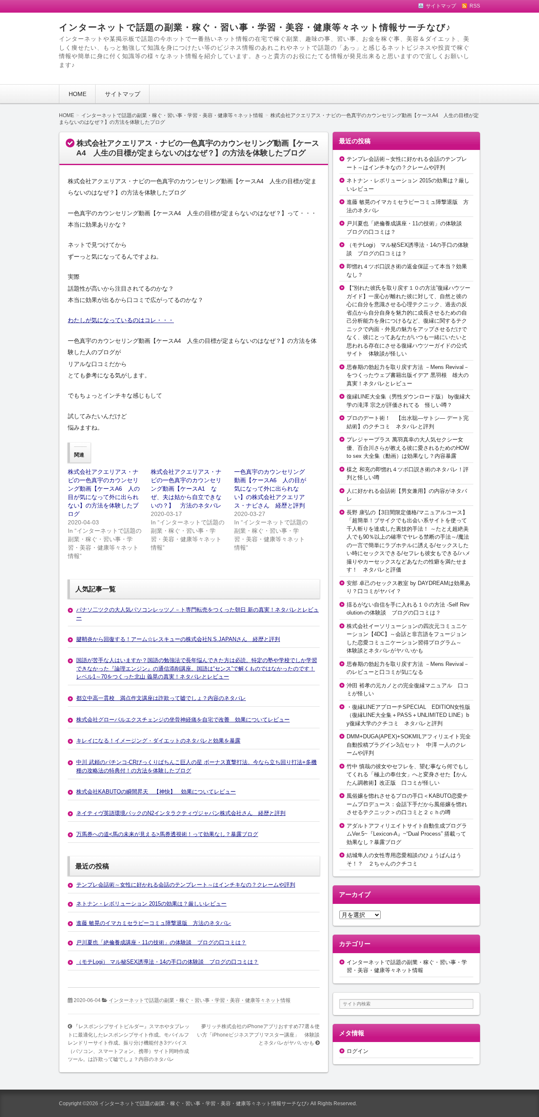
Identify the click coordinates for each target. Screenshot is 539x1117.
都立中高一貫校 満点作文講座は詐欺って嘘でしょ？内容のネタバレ (161, 698)
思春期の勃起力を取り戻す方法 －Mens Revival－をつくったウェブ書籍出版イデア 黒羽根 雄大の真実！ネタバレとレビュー (408, 375)
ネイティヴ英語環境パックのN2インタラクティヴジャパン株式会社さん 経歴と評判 (181, 813)
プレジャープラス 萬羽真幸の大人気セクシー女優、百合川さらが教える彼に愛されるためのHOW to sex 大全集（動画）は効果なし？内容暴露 (408, 447)
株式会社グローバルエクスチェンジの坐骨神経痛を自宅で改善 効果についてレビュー (183, 719)
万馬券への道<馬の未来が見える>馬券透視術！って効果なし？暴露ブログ (167, 834)
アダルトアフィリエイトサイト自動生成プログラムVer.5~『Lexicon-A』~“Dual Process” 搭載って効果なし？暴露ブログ (407, 834)
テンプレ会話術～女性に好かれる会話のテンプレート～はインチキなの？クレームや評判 (185, 885)
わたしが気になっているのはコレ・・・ (121, 320)
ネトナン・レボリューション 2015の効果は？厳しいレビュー (151, 904)
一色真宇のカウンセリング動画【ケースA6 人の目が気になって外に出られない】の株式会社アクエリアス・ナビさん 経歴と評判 (270, 488)
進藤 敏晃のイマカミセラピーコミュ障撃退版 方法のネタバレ (153, 923)
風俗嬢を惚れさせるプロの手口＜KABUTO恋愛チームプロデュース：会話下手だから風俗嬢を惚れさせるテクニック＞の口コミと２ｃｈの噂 (407, 804)
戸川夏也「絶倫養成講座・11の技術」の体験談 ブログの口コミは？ (161, 942)
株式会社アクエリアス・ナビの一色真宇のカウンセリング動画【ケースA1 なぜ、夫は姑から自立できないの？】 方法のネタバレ (186, 488)
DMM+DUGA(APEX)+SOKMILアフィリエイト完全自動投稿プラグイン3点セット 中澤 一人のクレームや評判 (409, 744)
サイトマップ (122, 94)
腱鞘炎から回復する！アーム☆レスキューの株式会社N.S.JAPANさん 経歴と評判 (178, 639)
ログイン (357, 1051)
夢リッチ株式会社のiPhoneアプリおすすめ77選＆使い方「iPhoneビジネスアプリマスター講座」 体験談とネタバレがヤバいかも (258, 1034)
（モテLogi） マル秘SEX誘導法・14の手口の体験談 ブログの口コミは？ (167, 962)
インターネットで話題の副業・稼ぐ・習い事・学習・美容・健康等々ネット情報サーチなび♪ (255, 27)
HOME (77, 94)
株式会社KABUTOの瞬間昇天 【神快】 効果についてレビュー (156, 791)
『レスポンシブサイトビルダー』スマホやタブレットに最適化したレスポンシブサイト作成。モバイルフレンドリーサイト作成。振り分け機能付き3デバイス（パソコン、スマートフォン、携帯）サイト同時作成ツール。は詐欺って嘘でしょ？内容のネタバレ (128, 1042)
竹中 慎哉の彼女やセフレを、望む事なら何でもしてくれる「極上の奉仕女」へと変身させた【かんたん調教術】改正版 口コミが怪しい (408, 774)
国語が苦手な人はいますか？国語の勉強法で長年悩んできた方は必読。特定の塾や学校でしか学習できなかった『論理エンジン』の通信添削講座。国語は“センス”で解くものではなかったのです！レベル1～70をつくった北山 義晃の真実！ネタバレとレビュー (196, 668)
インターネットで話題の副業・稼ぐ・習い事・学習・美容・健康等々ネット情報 (200, 1000)
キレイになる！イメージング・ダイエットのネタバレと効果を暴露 (158, 741)
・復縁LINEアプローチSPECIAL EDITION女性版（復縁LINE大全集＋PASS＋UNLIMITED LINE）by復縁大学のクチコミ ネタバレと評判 (408, 715)
